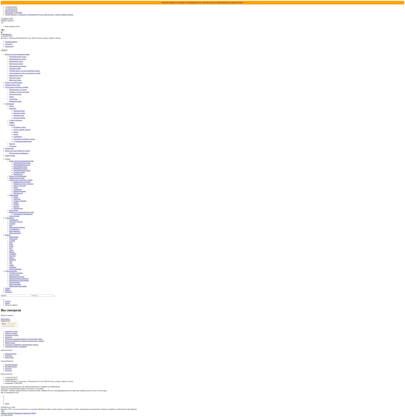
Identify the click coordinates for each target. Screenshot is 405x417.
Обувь (11, 106)
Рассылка (8, 370)
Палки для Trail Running (13, 82)
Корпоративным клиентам (18, 278)
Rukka (11, 258)
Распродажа (9, 148)
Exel (10, 242)
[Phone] (4, 413)
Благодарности (14, 231)
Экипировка (9, 104)
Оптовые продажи (16, 273)
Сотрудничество (11, 271)
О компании (9, 218)
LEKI (11, 250)
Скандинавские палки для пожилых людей (24, 73)
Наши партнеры (15, 233)
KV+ (11, 248)
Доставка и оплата (16, 222)
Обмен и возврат (11, 333)
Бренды (8, 235)
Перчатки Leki (19, 115)
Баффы (11, 122)
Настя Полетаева (15, 269)
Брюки (16, 132)
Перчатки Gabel (19, 113)
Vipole (11, 265)
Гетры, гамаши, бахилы (22, 129)
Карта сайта (9, 357)
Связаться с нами (11, 331)
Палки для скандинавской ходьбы (17, 54)
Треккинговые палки (12, 85)
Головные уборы (20, 127)
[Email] (10, 413)
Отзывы (12, 223)
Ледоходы (12, 146)
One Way (12, 256)
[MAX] (33, 413)
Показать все (18, 174)
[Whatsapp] (17, 413)
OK (3, 411)
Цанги (11, 97)
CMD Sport (13, 239)
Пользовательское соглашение (16, 346)
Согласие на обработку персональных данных (21, 345)
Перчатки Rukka (19, 118)
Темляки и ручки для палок (19, 92)
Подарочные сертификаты (18, 153)
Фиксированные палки (17, 59)
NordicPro (12, 254)
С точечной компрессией (23, 141)
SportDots (12, 260)
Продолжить (5, 319)
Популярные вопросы (17, 227)
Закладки (8, 368)
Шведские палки (15, 80)
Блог (11, 225)
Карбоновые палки (16, 61)
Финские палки (15, 78)
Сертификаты (14, 229)
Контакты (8, 292)
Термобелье (18, 137)
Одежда (12, 125)
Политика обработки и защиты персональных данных (24, 341)
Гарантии (8, 337)
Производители (10, 354)
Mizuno (11, 252)
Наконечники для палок (18, 90)
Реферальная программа (18, 286)
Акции (7, 288)
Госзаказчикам (14, 282)
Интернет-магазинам (16, 277)
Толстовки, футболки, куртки (24, 139)
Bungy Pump (13, 237)
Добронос (12, 267)
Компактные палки (16, 64)
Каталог (4, 50)
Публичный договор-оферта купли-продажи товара (23, 339)
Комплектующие (15, 101)
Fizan (11, 244)
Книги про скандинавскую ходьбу (17, 151)
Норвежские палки (16, 75)
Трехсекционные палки (17, 66)
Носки (16, 134)
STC (10, 261)
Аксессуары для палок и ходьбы (16, 87)
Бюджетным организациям (19, 280)
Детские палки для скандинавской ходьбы (24, 71)
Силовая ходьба (15, 68)
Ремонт (7, 290)
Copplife (12, 241)
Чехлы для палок (15, 94)
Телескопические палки (17, 57)
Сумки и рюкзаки (15, 120)
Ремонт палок (10, 343)
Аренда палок (10, 155)
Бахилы (12, 144)
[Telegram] (26, 413)
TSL (10, 263)
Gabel (11, 246)
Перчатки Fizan (19, 111)
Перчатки (12, 108)
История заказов (11, 366)
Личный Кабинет (11, 365)
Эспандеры (13, 99)
